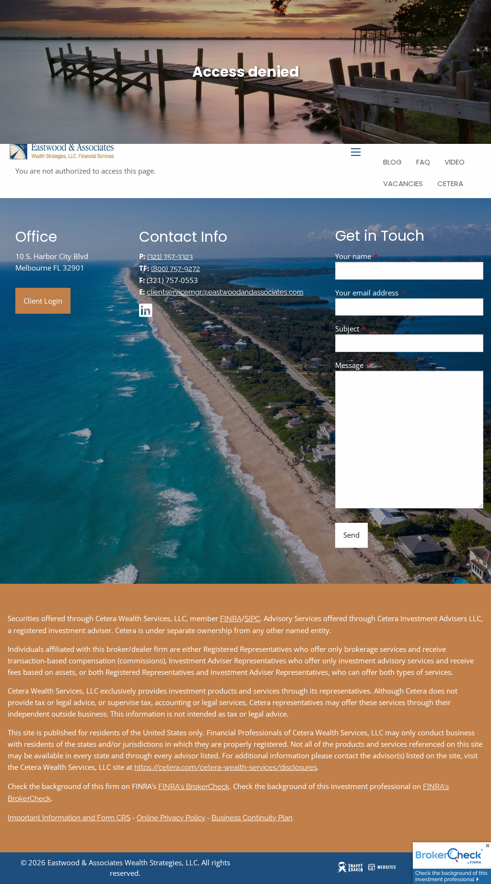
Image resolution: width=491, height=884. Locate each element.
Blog (392, 162)
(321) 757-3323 (170, 256)
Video (454, 162)
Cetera (450, 183)
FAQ (423, 162)
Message (384, 365)
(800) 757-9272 (175, 268)
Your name (388, 256)
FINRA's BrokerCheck (193, 786)
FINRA (231, 618)
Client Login (42, 301)
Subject (382, 328)
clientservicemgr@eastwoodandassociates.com (225, 292)
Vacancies (403, 183)
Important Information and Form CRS (69, 817)
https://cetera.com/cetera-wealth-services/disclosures (225, 767)
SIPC (252, 618)
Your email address (402, 292)
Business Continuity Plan (251, 817)
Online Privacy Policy (171, 817)
